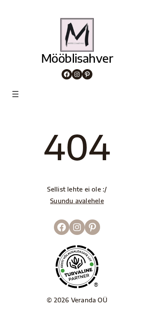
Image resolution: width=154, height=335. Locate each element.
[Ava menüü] (15, 94)
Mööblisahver (77, 58)
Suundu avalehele (77, 200)
